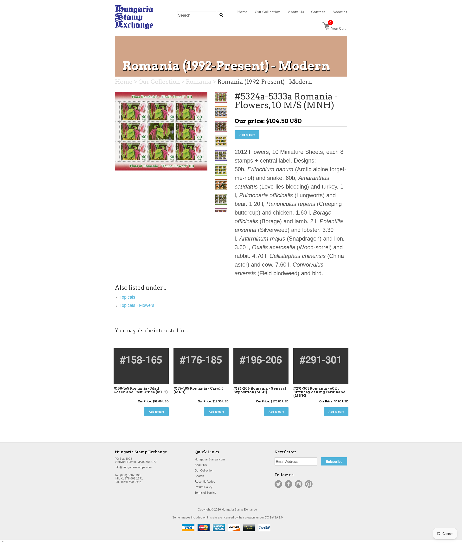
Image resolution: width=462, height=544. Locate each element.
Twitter (278, 484)
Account (339, 12)
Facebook (288, 484)
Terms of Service (205, 492)
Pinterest (309, 484)
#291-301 (321, 359)
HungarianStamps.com (210, 459)
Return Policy (203, 487)
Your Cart (337, 28)
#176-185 (201, 359)
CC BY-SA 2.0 (274, 517)
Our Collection (204, 470)
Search (199, 476)
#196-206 (261, 359)
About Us (201, 465)
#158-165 (141, 359)
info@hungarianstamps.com (133, 467)
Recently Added (205, 481)
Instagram (298, 484)
